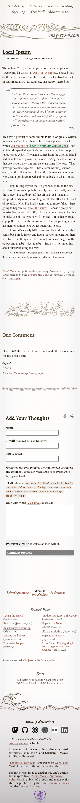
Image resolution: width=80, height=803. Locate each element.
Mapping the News (52, 623)
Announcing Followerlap (17, 628)
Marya (6, 368)
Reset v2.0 (9, 623)
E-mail (26, 441)
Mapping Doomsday (53, 635)
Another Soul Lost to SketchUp (59, 615)
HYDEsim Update (52, 631)
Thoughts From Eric (22, 763)
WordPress (61, 763)
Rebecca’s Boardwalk (18, 593)
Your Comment (29, 503)
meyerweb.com (64, 35)
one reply (14, 278)
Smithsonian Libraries (55, 783)
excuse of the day (18, 743)
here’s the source (37, 208)
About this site (58, 12)
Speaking (18, 12)
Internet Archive (29, 786)
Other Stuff (36, 12)
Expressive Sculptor (14, 643)
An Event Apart (42, 73)
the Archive (40, 595)
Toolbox (52, 6)
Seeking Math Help (14, 635)
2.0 (47, 683)
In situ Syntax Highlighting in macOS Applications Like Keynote (58, 647)
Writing (67, 6)
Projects (32, 275)
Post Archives (15, 6)
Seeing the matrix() (13, 615)
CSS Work (35, 6)
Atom (60, 683)
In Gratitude (58, 593)
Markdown (33, 503)
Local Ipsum (16, 52)
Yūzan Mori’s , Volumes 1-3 (36, 778)
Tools (46, 275)
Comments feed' (71, 416)
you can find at (39, 146)
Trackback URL (64, 416)
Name (10, 428)
